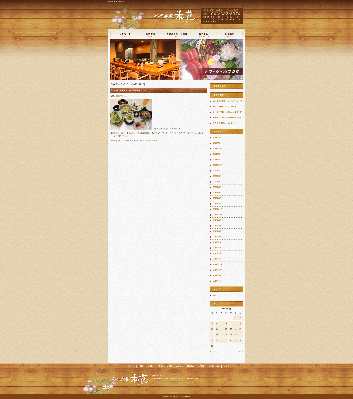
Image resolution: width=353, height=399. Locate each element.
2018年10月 (217, 215)
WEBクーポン (214, 366)
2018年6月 (217, 231)
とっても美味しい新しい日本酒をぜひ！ (227, 113)
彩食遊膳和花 (182, 17)
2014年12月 (217, 264)
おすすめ (203, 35)
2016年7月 (217, 253)
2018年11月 (217, 209)
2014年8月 (217, 275)
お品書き (150, 35)
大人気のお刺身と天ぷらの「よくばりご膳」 (227, 102)
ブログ (226, 366)
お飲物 (150, 366)
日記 (215, 295)
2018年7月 (217, 226)
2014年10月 (217, 270)
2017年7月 (217, 242)
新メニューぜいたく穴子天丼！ (225, 106)
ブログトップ (219, 86)
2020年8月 (217, 171)
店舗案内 (229, 35)
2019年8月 (217, 198)
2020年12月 (217, 165)
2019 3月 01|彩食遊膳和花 (116, 1)
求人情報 (201, 366)
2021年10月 (217, 149)
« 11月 (212, 351)
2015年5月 (217, 259)
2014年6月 (217, 281)
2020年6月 (217, 176)
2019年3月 (217, 204)
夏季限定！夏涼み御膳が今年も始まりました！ (227, 118)
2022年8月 (217, 137)
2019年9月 (217, 193)
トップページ (123, 35)
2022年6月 (217, 143)
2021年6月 (217, 154)
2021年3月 (217, 160)
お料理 (141, 366)
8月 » (241, 351)
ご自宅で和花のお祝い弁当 (224, 123)
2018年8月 (217, 220)
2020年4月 (217, 182)
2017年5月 (217, 248)
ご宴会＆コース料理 (176, 35)
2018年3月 (217, 237)
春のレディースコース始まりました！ (130, 90)
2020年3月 (217, 187)
